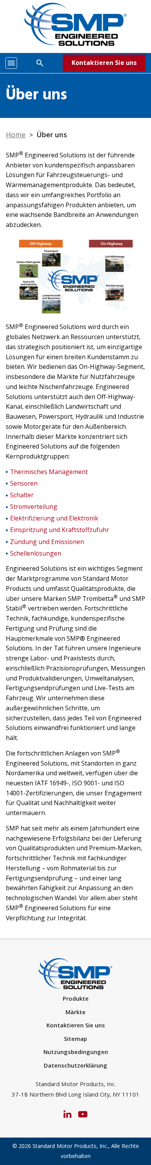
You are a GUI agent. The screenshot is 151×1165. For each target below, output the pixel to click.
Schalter (22, 495)
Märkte (75, 1012)
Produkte (76, 998)
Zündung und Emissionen (47, 541)
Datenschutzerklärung (75, 1065)
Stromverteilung (33, 506)
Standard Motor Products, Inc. (70, 1146)
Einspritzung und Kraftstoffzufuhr (59, 529)
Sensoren (24, 483)
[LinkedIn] (67, 1113)
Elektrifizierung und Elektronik (54, 518)
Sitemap (75, 1038)
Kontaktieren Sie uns (104, 62)
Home (16, 134)
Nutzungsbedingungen (75, 1052)
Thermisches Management (49, 471)
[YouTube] (83, 1113)
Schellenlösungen (35, 553)
